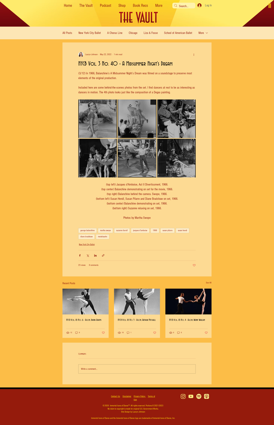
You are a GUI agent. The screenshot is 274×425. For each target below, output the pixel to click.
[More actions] (194, 54)
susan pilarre (168, 230)
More (201, 33)
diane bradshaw (86, 236)
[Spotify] (199, 396)
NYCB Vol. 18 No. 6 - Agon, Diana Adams (83, 320)
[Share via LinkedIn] (95, 255)
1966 (155, 230)
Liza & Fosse (151, 33)
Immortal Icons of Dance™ (120, 405)
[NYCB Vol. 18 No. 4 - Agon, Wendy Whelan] (188, 301)
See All (209, 282)
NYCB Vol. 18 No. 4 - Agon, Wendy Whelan (187, 320)
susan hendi (182, 230)
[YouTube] (191, 396)
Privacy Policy (140, 396)
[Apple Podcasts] (206, 396)
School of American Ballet (178, 33)
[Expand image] (113, 103)
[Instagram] (183, 396)
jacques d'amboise (140, 230)
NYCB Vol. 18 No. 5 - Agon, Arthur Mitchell (137, 320)
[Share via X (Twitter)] (87, 255)
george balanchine (87, 230)
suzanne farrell (122, 230)
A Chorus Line (114, 33)
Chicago (133, 33)
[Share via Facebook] (79, 255)
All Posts (67, 33)
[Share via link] (103, 255)
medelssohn (102, 236)
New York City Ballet (89, 33)
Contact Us (115, 396)
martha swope (105, 230)
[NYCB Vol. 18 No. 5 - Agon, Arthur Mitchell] (137, 302)
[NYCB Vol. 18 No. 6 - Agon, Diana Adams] (85, 301)
